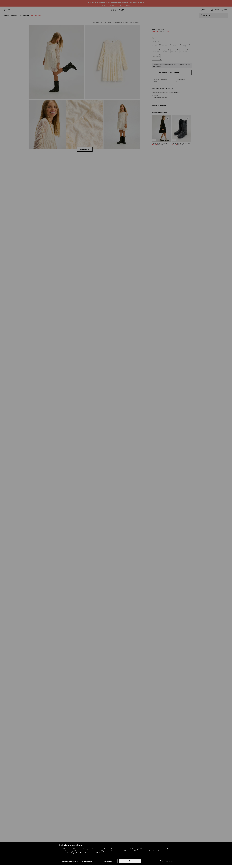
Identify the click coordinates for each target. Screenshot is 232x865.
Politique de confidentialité (94, 853)
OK (130, 861)
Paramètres (107, 861)
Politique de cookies (76, 853)
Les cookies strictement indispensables (77, 861)
